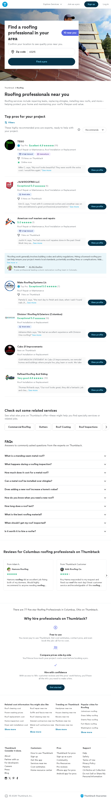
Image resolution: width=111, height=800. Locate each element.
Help (85, 753)
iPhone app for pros (66, 770)
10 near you (70, 32)
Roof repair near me (38, 708)
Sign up (34, 756)
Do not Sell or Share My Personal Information (94, 775)
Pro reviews (62, 767)
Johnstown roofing (89, 711)
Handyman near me (64, 708)
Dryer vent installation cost (16, 725)
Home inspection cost (14, 721)
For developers (11, 763)
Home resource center (41, 770)
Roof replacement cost (15, 717)
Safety (86, 756)
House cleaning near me (66, 713)
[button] (22, 145)
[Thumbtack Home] (5, 4)
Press (7, 769)
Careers (8, 766)
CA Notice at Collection (94, 770)
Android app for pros (66, 773)
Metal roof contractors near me (42, 726)
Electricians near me (64, 725)
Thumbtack (9, 88)
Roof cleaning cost (13, 708)
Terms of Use (89, 760)
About (7, 756)
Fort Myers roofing (89, 724)
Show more (10, 729)
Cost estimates (38, 767)
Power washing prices (14, 713)
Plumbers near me (63, 721)
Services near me (39, 763)
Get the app (36, 760)
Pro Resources (63, 763)
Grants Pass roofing (89, 720)
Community (62, 760)
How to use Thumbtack (42, 753)
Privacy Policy (89, 763)
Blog (7, 773)
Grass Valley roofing (89, 715)
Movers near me (62, 717)
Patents (86, 767)
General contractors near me (42, 721)
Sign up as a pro (64, 756)
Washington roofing (89, 728)
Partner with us (12, 759)
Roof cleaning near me (39, 717)
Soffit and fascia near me (41, 713)
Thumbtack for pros (66, 753)
